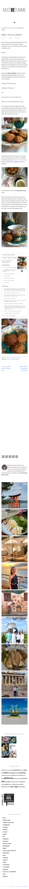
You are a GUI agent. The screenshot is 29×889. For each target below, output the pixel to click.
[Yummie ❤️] (14, 657)
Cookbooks (3, 775)
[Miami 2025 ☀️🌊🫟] (14, 711)
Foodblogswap (6, 825)
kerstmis (25, 778)
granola (14, 778)
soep (20, 784)
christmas (22, 773)
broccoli (21, 770)
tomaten (3, 786)
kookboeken (13, 781)
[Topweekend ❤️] (14, 684)
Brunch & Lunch (6, 820)
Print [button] (22, 271)
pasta (21, 781)
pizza (25, 781)
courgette (13, 775)
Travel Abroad (6, 864)
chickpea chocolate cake (18, 160)
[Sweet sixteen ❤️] (14, 576)
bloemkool (17, 770)
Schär (17, 784)
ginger (2, 778)
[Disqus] (14, 395)
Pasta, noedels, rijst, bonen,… (10, 850)
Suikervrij (5, 860)
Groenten (12, 357)
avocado (12, 770)
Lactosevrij (5, 841)
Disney (16, 775)
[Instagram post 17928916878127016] (14, 495)
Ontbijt (4, 848)
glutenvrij (8, 359)
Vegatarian (19, 357)
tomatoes (8, 786)
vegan (12, 787)
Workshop (5, 876)
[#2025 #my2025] (14, 630)
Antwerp (3, 770)
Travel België (6, 867)
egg (19, 775)
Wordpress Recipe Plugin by (9, 315)
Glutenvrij (8, 357)
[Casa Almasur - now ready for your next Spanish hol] (14, 549)
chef (2, 773)
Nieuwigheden (6, 846)
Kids (4, 836)
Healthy (5, 834)
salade (14, 784)
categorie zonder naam (8, 822)
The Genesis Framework (22, 886)
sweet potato (12, 359)
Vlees (4, 874)
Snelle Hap (5, 857)
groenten (18, 778)
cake (25, 770)
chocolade (11, 773)
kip (5, 781)
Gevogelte (5, 827)
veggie (16, 787)
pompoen (3, 784)
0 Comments (17, 37)
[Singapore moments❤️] (14, 603)
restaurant (11, 784)
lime (17, 781)
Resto (4, 855)
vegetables (17, 359)
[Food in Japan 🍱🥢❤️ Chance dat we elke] (14, 522)
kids (3, 781)
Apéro (4, 817)
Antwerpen (7, 770)
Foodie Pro (12, 886)
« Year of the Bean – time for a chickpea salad (6, 368)
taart (22, 784)
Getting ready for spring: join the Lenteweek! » (23, 368)
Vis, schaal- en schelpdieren (9, 871)
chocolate (16, 773)
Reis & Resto (6, 853)
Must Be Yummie (14, 10)
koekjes (8, 781)
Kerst (21, 778)
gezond (23, 775)
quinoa (7, 784)
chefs (6, 773)
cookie (7, 775)
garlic (21, 775)
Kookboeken (6, 839)
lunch (19, 781)
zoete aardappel (21, 786)
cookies (9, 775)
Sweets (15, 357)
